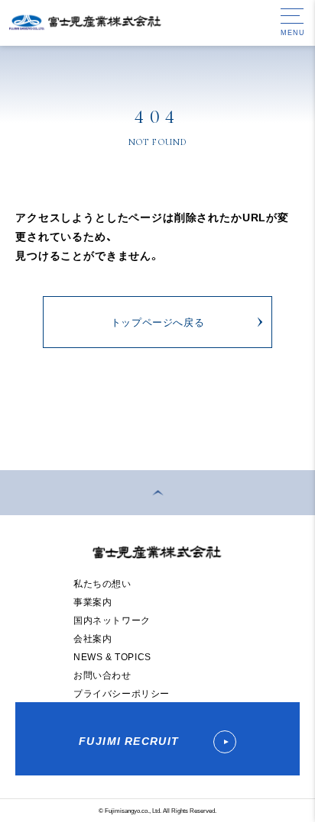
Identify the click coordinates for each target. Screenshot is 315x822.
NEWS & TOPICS (112, 656)
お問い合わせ (102, 675)
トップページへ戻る (158, 321)
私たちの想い (102, 583)
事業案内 (92, 601)
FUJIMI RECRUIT (131, 740)
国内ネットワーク (112, 620)
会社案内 (92, 638)
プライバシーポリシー (121, 693)
